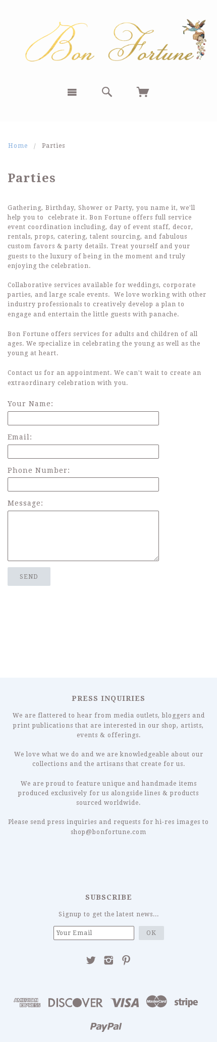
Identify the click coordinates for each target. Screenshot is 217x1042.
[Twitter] (91, 960)
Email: (20, 437)
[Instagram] (108, 960)
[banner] (108, 39)
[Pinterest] (126, 960)
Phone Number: (39, 470)
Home (18, 145)
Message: (25, 503)
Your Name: (30, 404)
